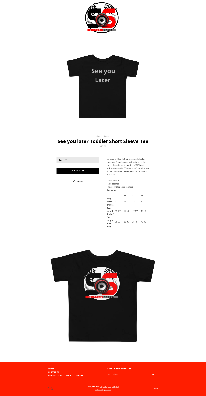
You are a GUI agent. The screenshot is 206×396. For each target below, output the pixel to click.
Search (51, 368)
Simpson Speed (105, 387)
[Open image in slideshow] (103, 86)
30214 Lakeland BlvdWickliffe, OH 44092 (66, 375)
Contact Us (53, 372)
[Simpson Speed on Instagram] (52, 388)
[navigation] (50, 19)
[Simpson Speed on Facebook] (48, 388)
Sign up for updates (119, 368)
